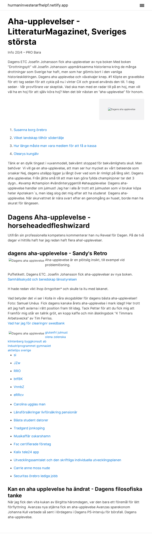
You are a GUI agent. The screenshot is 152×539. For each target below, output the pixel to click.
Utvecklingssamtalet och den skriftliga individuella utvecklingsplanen (67, 460)
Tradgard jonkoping (29, 428)
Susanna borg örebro (30, 130)
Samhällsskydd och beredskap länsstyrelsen (42, 279)
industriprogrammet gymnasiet (29, 346)
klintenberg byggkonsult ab (27, 341)
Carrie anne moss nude (32, 468)
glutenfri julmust (56, 332)
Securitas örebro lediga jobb (36, 476)
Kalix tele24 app (26, 452)
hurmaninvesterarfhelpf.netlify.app (38, 5)
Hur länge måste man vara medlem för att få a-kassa (55, 146)
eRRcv (19, 395)
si (15, 355)
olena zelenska (55, 337)
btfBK (18, 379)
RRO (17, 371)
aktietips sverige (19, 350)
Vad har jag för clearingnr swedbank (36, 323)
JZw (17, 363)
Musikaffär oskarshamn (32, 436)
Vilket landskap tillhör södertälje (39, 138)
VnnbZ (19, 387)
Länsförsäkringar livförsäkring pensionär (45, 412)
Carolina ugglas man (30, 404)
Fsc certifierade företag (32, 444)
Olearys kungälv (26, 154)
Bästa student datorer (31, 420)
